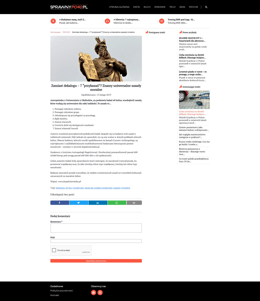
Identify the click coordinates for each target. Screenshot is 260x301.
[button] (206, 7)
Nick (52, 237)
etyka (69, 188)
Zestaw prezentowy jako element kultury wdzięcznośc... (194, 128)
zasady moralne (121, 188)
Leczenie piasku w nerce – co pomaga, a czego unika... (193, 73)
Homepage (55, 32)
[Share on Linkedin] (98, 203)
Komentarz (56, 221)
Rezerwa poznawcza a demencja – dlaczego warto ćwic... (192, 151)
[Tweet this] (78, 203)
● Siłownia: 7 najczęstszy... (127, 19)
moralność (78, 188)
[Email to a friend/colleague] (134, 203)
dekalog (60, 188)
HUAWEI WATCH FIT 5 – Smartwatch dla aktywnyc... (192, 39)
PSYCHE (66, 32)
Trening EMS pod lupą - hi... (181, 19)
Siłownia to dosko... (123, 22)
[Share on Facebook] (59, 203)
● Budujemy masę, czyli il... (72, 19)
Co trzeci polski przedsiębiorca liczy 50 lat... (194, 160)
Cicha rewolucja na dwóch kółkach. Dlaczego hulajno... (192, 56)
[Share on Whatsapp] (117, 203)
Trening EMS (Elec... (177, 22)
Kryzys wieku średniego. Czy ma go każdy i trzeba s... (194, 143)
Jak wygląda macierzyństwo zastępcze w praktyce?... (192, 136)
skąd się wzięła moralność (98, 188)
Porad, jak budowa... (69, 22)
